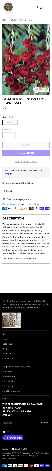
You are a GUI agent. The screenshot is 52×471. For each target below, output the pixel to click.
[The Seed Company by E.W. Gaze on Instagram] (8, 432)
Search (5, 334)
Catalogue (7, 344)
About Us (6, 353)
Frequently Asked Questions (16, 366)
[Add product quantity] (13, 135)
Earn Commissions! (11, 391)
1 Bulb (10, 122)
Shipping (6, 183)
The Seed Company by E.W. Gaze (29, 453)
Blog (4, 349)
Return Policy (8, 381)
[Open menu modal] (48, 7)
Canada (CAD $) (21, 449)
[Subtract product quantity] (5, 135)
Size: (7, 117)
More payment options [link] (26, 161)
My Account (8, 386)
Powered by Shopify (9, 458)
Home (5, 20)
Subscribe (44, 423)
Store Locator (8, 376)
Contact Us (7, 358)
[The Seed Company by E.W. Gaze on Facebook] (4, 432)
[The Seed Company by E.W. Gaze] (8, 7)
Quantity (6, 129)
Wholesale (7, 371)
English (5, 449)
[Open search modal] (36, 7)
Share (9, 191)
